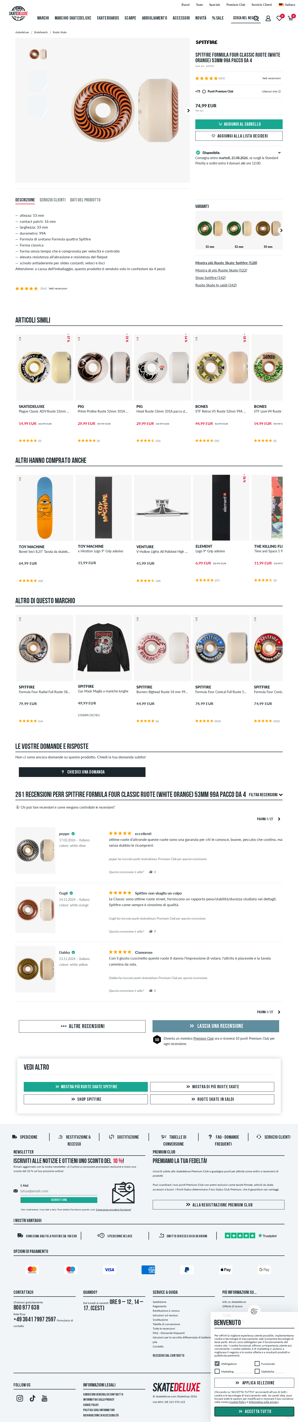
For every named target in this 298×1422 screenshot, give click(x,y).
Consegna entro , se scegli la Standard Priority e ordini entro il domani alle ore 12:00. (236, 158)
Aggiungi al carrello (242, 124)
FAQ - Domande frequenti (169, 1333)
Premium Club (236, 5)
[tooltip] (279, 91)
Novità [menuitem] (201, 18)
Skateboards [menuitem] (108, 18)
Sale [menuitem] (219, 18)
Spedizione (28, 1137)
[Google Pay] (265, 1270)
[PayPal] (187, 1270)
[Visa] (110, 1270)
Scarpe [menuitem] (130, 18)
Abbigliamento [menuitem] (154, 18)
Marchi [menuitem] (43, 18)
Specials (214, 5)
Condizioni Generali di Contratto (103, 1394)
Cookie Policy (91, 1405)
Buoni (186, 5)
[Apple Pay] (226, 1270)
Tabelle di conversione (166, 1324)
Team (199, 5)
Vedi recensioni (271, 78)
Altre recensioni (86, 1026)
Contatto (158, 1346)
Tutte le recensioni (164, 1328)
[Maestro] (71, 1270)
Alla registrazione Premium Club (223, 1205)
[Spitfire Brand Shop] (239, 43)
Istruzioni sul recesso (165, 1315)
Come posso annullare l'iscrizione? (113, 1209)
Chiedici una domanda (85, 772)
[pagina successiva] (279, 818)
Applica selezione (258, 1383)
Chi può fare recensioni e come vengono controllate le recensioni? (68, 807)
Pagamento (159, 1306)
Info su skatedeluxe (234, 1302)
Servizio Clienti (262, 5)
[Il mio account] (268, 18)
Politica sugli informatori (99, 1410)
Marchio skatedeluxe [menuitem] (73, 18)
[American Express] (149, 1270)
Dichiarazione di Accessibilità (101, 1415)
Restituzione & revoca (166, 1310)
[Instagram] (20, 1399)
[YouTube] (44, 1399)
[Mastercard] (32, 1270)
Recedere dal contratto (168, 1356)
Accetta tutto (257, 1411)
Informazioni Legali (99, 1385)
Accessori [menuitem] (181, 18)
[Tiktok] (32, 1399)
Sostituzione (128, 1137)
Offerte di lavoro (232, 1306)
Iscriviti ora (59, 1200)
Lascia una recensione (219, 1026)
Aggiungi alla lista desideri (242, 136)
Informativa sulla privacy (98, 1400)
